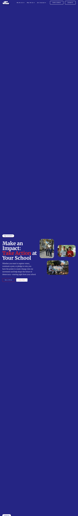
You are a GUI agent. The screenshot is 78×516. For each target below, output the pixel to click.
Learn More (22, 280)
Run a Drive (8, 280)
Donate (70, 2)
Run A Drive (57, 2)
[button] (20, 3)
